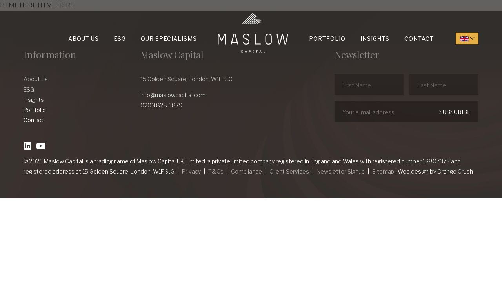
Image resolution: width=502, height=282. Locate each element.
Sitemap (383, 171)
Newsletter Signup (340, 171)
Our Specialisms (169, 38)
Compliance (246, 171)
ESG (120, 38)
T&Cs (216, 171)
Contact (419, 38)
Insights (374, 38)
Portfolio (327, 38)
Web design (413, 171)
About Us (83, 38)
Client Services (289, 171)
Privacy (191, 171)
